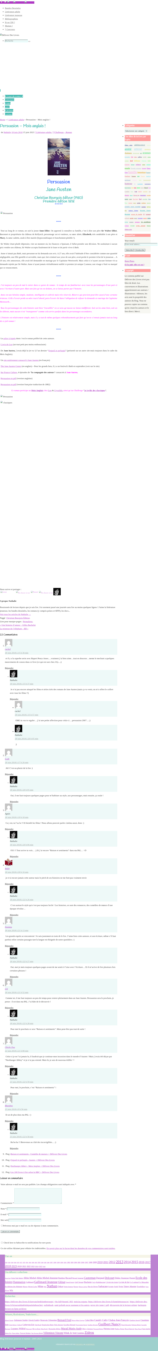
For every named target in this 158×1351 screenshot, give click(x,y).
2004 (75, 1262)
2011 (106, 1262)
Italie (135, 187)
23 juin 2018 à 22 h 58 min (21, 1137)
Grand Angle (70, 1282)
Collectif (19, 1325)
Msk (45, 1286)
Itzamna (8, 927)
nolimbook (48, 1305)
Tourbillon (141, 1286)
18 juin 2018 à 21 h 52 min (16, 992)
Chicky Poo (10, 1047)
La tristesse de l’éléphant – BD (14, 629)
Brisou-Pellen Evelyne (78, 1320)
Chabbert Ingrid (134, 1320)
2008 (90, 1262)
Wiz (11, 1290)
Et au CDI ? (10, 22)
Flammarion (19, 1282)
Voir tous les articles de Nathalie (15, 614)
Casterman (90, 1277)
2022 (29, 1266)
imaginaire (140, 184)
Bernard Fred (64, 1320)
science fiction (133, 210)
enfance (138, 164)
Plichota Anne (109, 1329)
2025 (40, 1266)
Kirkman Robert (136, 1325)
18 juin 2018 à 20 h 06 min (21, 845)
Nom (3, 1209)
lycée (136, 191)
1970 (18, 1262)
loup (132, 191)
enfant (143, 164)
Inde (132, 187)
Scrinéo (111, 1287)
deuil (131, 161)
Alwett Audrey (34, 1320)
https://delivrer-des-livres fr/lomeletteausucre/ (108, 1301)
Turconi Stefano (25, 1333)
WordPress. (90, 1344)
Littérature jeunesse (13, 15)
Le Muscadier (144, 1282)
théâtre (149, 218)
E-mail (4, 1214)
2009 (95, 1262)
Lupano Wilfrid (18, 1328)
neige (130, 199)
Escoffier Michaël (69, 1325)
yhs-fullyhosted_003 (64, 1301)
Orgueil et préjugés (56, 350)
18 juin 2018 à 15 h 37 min (21, 684)
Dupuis (132, 1278)
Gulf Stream (79, 1282)
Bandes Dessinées (13, 8)
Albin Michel (29, 1278)
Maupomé (29, 1329)
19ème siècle (128, 145)
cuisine (127, 160)
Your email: (130, 241)
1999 (58, 1262)
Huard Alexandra (126, 1325)
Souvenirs (140, 218)
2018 (8, 1266)
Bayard (68, 1278)
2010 (100, 1262)
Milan (40, 1286)
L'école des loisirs (112, 1282)
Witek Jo (68, 1333)
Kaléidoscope (100, 1282)
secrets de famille (136, 214)
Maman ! (9, 26)
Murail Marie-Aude (71, 1328)
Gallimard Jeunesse (46, 1281)
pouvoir (149, 203)
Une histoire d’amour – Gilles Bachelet (18, 625)
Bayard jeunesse (77, 1278)
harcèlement (127, 180)
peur (134, 203)
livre (149, 187)
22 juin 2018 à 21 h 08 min (16, 1051)
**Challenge (58, 132)
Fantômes (127, 176)
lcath (7, 759)
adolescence (139, 145)
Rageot (76, 1287)
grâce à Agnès (9, 338)
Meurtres (127, 195)
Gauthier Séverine (93, 1325)
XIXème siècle (128, 229)
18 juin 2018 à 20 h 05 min (26, 738)
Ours (149, 199)
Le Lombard (134, 1282)
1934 (6, 1262)
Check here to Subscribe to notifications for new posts (27, 1243)
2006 (82, 1262)
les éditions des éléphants (13, 1287)
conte (145, 157)
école (149, 161)
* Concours (10, 29)
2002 (68, 1262)
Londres (127, 191)
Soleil (116, 1287)
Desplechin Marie (48, 1325)
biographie (127, 157)
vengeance (137, 222)
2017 (147, 1262)
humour (128, 183)
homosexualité (147, 180)
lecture (142, 187)
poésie (138, 203)
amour (138, 148)
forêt (138, 176)
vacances (131, 222)
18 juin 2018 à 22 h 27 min (21, 961)
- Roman (68, 132)
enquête (127, 168)
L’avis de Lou (6, 344)
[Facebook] (2, 2)
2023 (33, 1266)
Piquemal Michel (98, 1329)
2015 (134, 1262)
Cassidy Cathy (101, 1320)
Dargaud (100, 1278)
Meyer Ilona (36, 1329)
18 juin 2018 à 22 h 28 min (21, 1023)
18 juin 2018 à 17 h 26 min (16, 762)
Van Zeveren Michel (37, 1333)
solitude (127, 218)
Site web (4, 1220)
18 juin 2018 (17, 132)
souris (135, 218)
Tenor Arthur (16, 1333)
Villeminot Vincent (53, 1332)
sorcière (131, 218)
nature (126, 199)
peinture (130, 203)
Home (2, 120)
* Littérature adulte (15, 120)
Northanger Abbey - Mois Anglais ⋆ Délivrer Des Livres (35, 1166)
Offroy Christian (87, 1329)
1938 (12, 1262)
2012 (112, 1262)
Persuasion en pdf (8, 378)
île (134, 184)
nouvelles (145, 199)
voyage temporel (140, 225)
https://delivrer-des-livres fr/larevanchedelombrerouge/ (29, 1301)
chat (132, 157)
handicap (148, 176)
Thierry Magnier (130, 1286)
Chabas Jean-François (118, 1320)
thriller (126, 222)
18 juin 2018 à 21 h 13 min (16, 930)
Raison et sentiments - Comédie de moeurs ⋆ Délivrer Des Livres (39, 1154)
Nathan (52, 1286)
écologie (127, 164)
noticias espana (80, 1301)
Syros (121, 1286)
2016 (142, 1262)
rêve (126, 210)
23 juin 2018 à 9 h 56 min (16, 1109)
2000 (61, 1262)
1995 (45, 1262)
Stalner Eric (8, 1333)
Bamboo (61, 1278)
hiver (140, 180)
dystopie (144, 160)
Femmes (134, 176)
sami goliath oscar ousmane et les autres (71, 1305)
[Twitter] (5, 2)
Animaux (128, 153)
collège (140, 157)
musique (143, 195)
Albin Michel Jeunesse (47, 1278)
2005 (79, 1262)
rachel (8, 649)
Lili (6, 989)
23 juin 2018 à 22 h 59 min (21, 1082)
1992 (36, 1262)
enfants (149, 164)
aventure (147, 153)
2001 (65, 1262)
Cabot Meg (89, 1320)
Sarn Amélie (146, 1329)
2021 (24, 1266)
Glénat (61, 1282)
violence (127, 225)
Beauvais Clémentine (48, 1320)
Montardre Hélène (55, 1329)
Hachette (88, 1282)
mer (150, 191)
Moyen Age (136, 195)
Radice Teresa (119, 1329)
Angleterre (148, 149)
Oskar (60, 1286)
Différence (137, 161)
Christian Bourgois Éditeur (18, 618)
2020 (19, 1266)
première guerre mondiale (132, 207)
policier (143, 203)
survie (145, 218)
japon (138, 188)
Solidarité (148, 214)
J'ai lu (94, 1282)
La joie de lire (124, 1282)
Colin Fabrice (13, 1325)
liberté (146, 187)
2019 (14, 1266)
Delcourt (109, 1277)
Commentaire (7, 1203)
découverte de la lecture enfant (123, 1305)
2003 (72, 1262)
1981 (27, 1262)
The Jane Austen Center (11, 366)
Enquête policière (136, 168)
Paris (126, 203)
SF (144, 214)
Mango (25, 1287)
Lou (50, 390)
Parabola (80, 1344)
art (141, 153)
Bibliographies (11, 19)
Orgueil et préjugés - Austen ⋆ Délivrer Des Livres (33, 1160)
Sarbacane (103, 1286)
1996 (48, 1262)
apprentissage (136, 153)
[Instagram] (19, 2)
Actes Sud (8, 1278)
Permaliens (28, 621)
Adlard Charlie (9, 1320)
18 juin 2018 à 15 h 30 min (16, 653)
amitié (128, 148)
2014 (127, 1262)
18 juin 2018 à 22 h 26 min (21, 899)
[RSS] (10, 2)
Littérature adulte (12, 12)
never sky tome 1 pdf (99, 1305)
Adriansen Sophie (21, 1320)
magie (140, 191)
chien (135, 157)
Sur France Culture (9, 372)
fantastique (141, 172)
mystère (149, 195)
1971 (21, 1262)
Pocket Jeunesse (68, 1287)
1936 (9, 1262)
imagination (148, 184)
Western (149, 225)
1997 (51, 1262)
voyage (132, 226)
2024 (37, 1266)
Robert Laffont (83, 1286)
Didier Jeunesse (122, 1278)
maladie (145, 191)
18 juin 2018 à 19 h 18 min (16, 817)
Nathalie (7, 132)
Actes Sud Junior (17, 1278)
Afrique (149, 145)
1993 (39, 1262)
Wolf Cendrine (78, 1333)
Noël (140, 199)
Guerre (143, 176)
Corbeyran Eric (28, 1325)
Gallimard (30, 1282)
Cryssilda (58, 390)
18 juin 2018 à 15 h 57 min (26, 715)
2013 (119, 1262)
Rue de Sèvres (93, 1287)
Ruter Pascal (138, 1329)
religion (149, 206)
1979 (24, 1262)
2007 (86, 1262)
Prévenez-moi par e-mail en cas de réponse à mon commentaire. (31, 1226)
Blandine (9, 1106)
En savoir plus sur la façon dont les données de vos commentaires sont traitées (81, 1248)
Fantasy (148, 172)
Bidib (7, 868)
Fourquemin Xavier (81, 1325)
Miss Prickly (44, 1329)
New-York (135, 199)
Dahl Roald (38, 1325)
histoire (135, 180)
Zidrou (89, 1332)
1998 (54, 1262)
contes (149, 157)
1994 (42, 1262)
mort (131, 195)
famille (132, 172)
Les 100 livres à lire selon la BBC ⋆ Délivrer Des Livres (35, 1172)
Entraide (144, 168)
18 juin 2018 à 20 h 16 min (16, 872)
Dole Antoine (58, 1325)
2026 (44, 1266)
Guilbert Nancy (109, 1324)
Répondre (9, 668)
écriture (132, 164)
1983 (30, 1262)
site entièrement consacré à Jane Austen (21, 360)
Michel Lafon (32, 1287)
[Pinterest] (29, 2)
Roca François (129, 1329)
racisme (143, 206)
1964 (15, 1262)
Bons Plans (129, 261)
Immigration (128, 187)
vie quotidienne (146, 222)
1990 (33, 1262)
